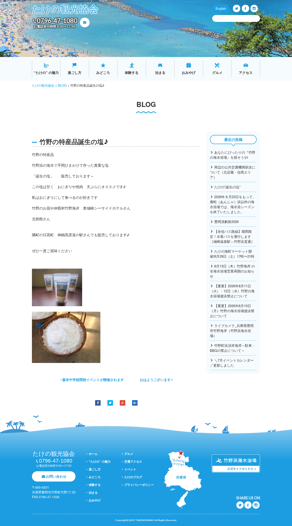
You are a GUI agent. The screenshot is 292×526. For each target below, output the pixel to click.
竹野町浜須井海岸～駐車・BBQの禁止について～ (232, 348)
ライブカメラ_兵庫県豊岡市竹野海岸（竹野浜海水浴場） (232, 330)
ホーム (93, 453)
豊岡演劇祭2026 (226, 221)
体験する (131, 72)
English (221, 8)
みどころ (103, 72)
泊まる (160, 72)
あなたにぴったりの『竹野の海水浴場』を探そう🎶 (232, 155)
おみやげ (189, 72)
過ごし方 (74, 72)
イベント (130, 469)
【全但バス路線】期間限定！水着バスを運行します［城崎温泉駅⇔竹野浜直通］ (232, 236)
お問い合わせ (56, 476)
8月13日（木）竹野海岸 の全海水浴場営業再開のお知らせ (232, 271)
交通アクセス (133, 461)
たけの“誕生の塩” (227, 186)
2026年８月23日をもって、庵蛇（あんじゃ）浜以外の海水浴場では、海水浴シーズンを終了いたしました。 (233, 204)
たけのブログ (133, 477)
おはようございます (155, 379)
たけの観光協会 (65, 9)
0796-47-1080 (57, 20)
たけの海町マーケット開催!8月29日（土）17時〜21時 (232, 254)
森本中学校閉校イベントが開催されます (93, 379)
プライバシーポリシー (139, 484)
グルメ (217, 72)
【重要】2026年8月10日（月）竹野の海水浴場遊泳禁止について (232, 310)
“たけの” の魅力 (46, 72)
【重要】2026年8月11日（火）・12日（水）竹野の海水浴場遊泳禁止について (232, 290)
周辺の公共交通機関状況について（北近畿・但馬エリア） (232, 172)
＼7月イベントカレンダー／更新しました (232, 363)
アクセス (246, 72)
